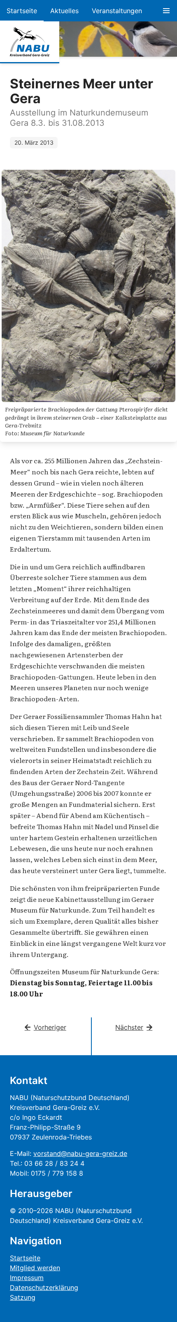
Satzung (22, 1297)
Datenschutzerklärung (44, 1287)
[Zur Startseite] (29, 42)
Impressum (27, 1277)
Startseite (22, 11)
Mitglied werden (35, 1268)
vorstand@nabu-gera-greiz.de (80, 1153)
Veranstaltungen (117, 11)
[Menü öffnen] (166, 10)
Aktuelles (64, 11)
